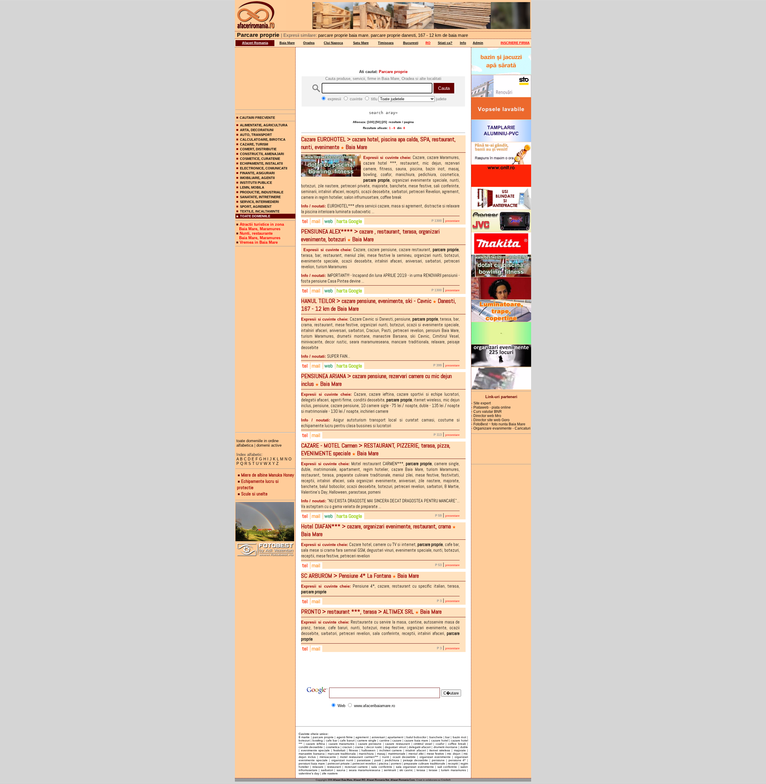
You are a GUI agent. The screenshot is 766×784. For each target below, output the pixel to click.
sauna (341, 770)
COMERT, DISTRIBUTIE (258, 149)
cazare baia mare (416, 740)
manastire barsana (312, 753)
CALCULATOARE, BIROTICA (262, 139)
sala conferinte (381, 766)
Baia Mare (287, 43)
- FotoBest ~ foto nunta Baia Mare (498, 424)
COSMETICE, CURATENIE (260, 158)
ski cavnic (406, 770)
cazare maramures (342, 743)
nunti (385, 757)
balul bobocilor (416, 737)
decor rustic (374, 747)
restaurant (334, 766)
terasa (421, 770)
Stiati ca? (445, 43)
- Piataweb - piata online (491, 407)
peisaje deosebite (415, 760)
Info (463, 43)
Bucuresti (410, 43)
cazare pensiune (370, 743)
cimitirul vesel (423, 743)
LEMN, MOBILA (252, 187)
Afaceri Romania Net (378, 780)
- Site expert (481, 403)
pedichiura (392, 760)
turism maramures (453, 770)
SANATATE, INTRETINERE (260, 197)
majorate (460, 750)
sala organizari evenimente (415, 766)
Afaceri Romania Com (402, 780)
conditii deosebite (311, 747)
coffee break (457, 743)
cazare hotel (439, 740)
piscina (383, 763)
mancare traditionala (342, 753)
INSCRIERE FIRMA (515, 43)
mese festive (435, 753)
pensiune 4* (457, 760)
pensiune (438, 760)
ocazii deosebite (404, 757)
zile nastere (330, 773)
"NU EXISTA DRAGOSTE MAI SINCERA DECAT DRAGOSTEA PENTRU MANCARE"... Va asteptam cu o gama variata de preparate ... (380, 503)
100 (370, 122)
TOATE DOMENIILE (255, 216)
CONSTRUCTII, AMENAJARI (262, 154)
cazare (397, 740)
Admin (478, 43)
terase (433, 770)
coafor (440, 743)
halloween (368, 750)
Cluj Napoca (333, 43)
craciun (347, 747)
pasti (377, 760)
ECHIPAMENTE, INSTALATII (261, 163)
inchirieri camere (390, 750)
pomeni (396, 763)
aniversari (378, 737)
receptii (453, 763)
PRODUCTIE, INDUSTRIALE (261, 192)
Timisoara (385, 43)
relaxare (317, 766)
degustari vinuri (395, 747)
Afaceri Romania (255, 43)
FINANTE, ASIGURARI (257, 173)
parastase (364, 760)
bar (447, 737)
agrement (362, 737)
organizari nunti (342, 760)
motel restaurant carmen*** (359, 757)
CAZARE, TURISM (254, 144)
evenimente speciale (315, 750)
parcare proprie (323, 737)
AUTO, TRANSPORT (256, 135)
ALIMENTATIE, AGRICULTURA (264, 125)
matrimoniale (396, 753)
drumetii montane (446, 747)
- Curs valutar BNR (486, 412)
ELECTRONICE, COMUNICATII (263, 168)
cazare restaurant (397, 743)
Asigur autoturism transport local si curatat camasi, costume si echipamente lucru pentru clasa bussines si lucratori (380, 422)
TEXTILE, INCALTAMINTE (259, 211)
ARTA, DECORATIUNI (256, 130)
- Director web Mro (486, 416)
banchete (436, 737)
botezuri (304, 740)
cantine (384, 740)
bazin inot (459, 737)
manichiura (366, 753)
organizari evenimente (435, 757)
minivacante (328, 757)
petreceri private (339, 763)
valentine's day (309, 773)
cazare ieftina (315, 743)
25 (384, 122)
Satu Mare (361, 43)
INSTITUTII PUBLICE (256, 182)
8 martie (304, 737)
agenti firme (345, 737)
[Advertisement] (265, 77)
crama (359, 747)
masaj (381, 753)
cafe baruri (347, 740)
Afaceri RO (359, 780)
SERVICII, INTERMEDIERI (259, 202)
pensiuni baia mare (312, 763)
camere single (366, 740)
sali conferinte (447, 766)
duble (464, 747)
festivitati (339, 750)
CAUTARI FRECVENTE (257, 117)
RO (428, 43)
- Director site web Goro (490, 420)
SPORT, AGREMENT (256, 206)
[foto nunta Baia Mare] (265, 522)
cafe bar (331, 740)
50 (378, 122)
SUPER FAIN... (325, 356)
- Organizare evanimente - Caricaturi (501, 428)
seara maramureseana (364, 770)
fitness (353, 750)
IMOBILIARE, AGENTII (257, 178)
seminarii (390, 770)
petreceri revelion (364, 763)
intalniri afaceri (415, 750)
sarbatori (327, 770)
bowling (317, 740)
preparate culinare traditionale (424, 763)
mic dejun (453, 753)
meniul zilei (416, 753)
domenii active (269, 445)
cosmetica (333, 747)
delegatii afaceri (420, 747)
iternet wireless (439, 750)
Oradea (308, 43)
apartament (395, 737)
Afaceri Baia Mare (342, 780)
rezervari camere (356, 766)
